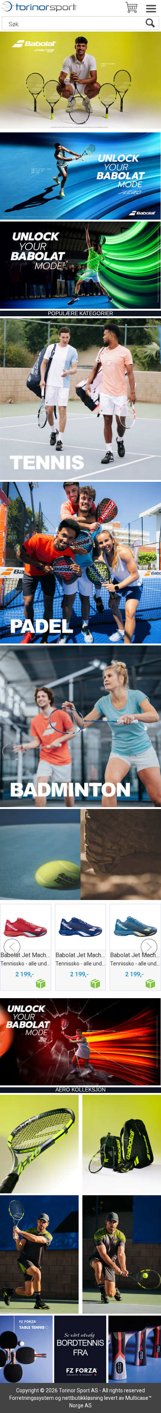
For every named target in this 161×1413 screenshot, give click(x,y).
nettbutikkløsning (82, 1398)
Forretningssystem (31, 1398)
